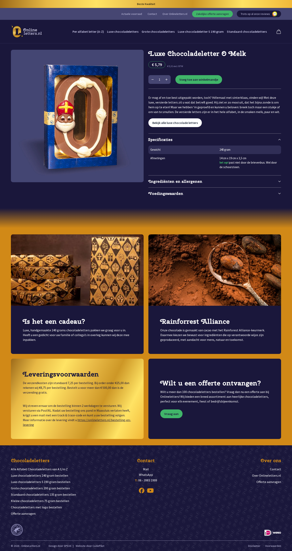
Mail (146, 469)
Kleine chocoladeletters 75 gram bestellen (40, 501)
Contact (152, 14)
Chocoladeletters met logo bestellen (36, 507)
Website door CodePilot (90, 546)
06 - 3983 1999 (146, 480)
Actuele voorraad (131, 14)
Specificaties (160, 139)
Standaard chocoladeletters (247, 32)
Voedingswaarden (165, 193)
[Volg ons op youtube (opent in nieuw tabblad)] (150, 490)
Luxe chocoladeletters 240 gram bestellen (39, 475)
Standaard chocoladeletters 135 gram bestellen (43, 494)
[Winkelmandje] (278, 31)
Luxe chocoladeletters (122, 32)
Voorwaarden (273, 546)
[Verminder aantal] (152, 79)
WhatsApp (146, 475)
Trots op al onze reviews (258, 14)
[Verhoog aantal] (166, 79)
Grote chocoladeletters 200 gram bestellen (40, 488)
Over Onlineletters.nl (174, 14)
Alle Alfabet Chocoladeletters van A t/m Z (39, 469)
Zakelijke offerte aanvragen (212, 14)
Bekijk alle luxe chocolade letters (175, 123)
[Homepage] (27, 31)
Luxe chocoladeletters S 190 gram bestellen (40, 482)
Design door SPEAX (60, 546)
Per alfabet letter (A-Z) (88, 32)
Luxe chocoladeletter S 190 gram (201, 32)
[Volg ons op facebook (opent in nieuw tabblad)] (141, 490)
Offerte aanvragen (23, 514)
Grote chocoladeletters (158, 32)
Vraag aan (171, 414)
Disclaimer (254, 546)
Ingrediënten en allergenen (175, 181)
